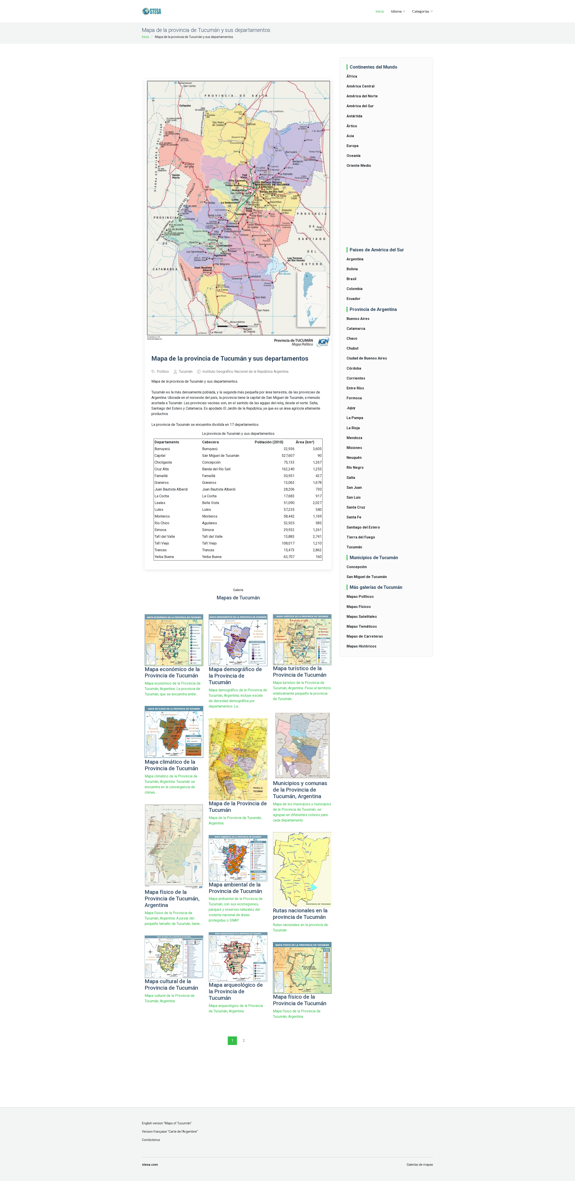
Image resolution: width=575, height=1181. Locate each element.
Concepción (357, 567)
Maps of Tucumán (177, 1123)
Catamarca (356, 328)
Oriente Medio (359, 165)
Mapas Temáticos (362, 626)
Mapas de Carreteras (365, 636)
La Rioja (353, 428)
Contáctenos (151, 1140)
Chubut (352, 348)
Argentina (355, 259)
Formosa (354, 398)
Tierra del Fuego (361, 537)
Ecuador (353, 299)
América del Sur (360, 106)
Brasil (351, 279)
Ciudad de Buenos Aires (367, 358)
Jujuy (351, 408)
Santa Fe (354, 517)
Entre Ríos (355, 388)
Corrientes (356, 378)
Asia (350, 136)
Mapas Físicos (359, 607)
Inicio (380, 11)
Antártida (354, 116)
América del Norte (362, 96)
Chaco (352, 338)
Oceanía (353, 156)
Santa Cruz (356, 507)
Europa (352, 146)
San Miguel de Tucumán (367, 577)
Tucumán (354, 547)
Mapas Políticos (360, 596)
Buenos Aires (358, 319)
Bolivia (352, 269)
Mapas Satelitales (362, 616)
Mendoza (354, 438)
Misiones (354, 448)
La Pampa (355, 418)
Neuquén (354, 457)
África (352, 76)
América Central (360, 86)
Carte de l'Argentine (183, 1131)
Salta (351, 478)
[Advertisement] (238, 58)
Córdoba (354, 368)
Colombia (355, 289)
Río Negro (355, 467)
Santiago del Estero (363, 527)
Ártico (352, 126)
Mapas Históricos (361, 646)
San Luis (354, 497)
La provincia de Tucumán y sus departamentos (238, 433)
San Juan (354, 487)
